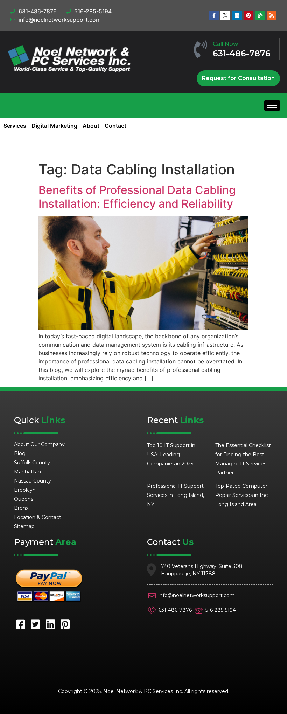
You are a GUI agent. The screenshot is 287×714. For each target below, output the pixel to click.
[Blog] (260, 15)
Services (15, 125)
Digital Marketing (54, 125)
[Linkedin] (237, 15)
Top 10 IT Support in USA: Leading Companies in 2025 (171, 454)
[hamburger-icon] (272, 105)
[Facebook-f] (214, 15)
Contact (115, 125)
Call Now (225, 44)
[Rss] (271, 15)
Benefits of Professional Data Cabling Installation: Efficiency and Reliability (137, 196)
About (91, 125)
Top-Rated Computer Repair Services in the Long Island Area (241, 495)
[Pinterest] (248, 15)
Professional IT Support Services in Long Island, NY (175, 495)
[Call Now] (200, 49)
